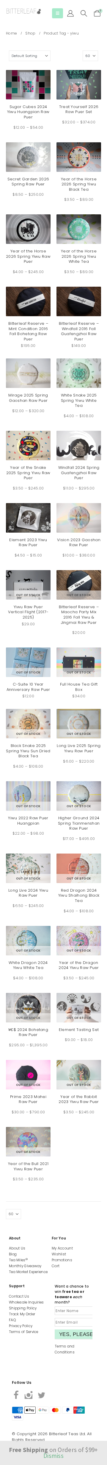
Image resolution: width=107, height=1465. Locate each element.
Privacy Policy (20, 1326)
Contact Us (19, 1296)
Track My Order (22, 1314)
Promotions (62, 1260)
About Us (17, 1248)
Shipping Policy (23, 1308)
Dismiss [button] (53, 1456)
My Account (62, 1248)
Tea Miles (18, 1260)
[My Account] (70, 13)
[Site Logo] (24, 11)
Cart (55, 1266)
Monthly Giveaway (25, 1266)
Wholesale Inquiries (26, 1302)
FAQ (12, 1320)
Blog (13, 1254)
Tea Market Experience (28, 1272)
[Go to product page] (28, 84)
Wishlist (59, 1254)
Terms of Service (23, 1331)
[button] (57, 13)
